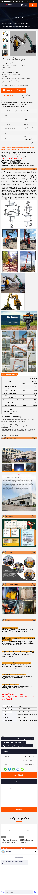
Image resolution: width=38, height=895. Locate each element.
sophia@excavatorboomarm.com (13, 1)
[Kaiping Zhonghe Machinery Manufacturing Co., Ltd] (9, 5)
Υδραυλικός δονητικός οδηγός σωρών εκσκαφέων (17, 746)
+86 (10, 162)
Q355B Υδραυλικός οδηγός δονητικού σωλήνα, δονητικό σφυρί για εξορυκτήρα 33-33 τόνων (27, 841)
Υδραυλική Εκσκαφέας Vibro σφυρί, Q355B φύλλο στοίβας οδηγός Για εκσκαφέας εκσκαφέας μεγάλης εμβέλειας (9, 841)
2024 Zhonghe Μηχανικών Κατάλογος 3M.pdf (14, 157)
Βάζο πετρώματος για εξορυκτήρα (22, 165)
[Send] (35, 892)
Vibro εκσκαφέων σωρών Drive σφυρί (13, 742)
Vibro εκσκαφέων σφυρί (21, 23)
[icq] (22, 769)
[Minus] (35, 851)
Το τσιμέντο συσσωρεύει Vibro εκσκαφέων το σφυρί (18, 739)
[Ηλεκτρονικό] (18, 769)
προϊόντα (9, 23)
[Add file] (2, 892)
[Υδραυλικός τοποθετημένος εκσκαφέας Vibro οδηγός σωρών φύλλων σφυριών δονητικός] (23, 43)
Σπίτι (2, 23)
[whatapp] (14, 769)
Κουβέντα (33, 5)
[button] (5, 55)
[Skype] (9, 769)
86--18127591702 (31, 1)
